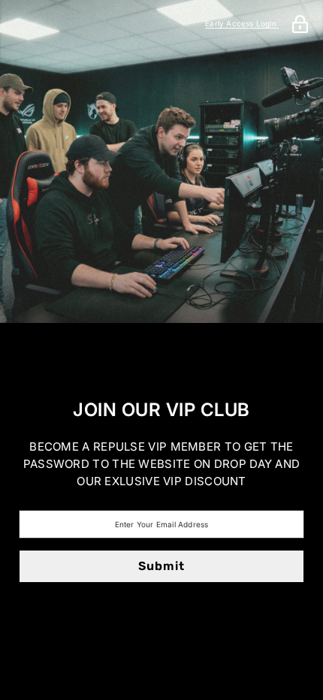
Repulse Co (161, 356)
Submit (161, 566)
